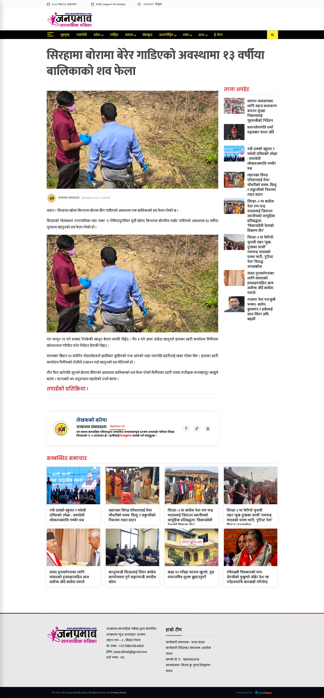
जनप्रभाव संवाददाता (68, 198)
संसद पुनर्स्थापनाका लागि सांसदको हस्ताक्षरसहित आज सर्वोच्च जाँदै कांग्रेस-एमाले (260, 283)
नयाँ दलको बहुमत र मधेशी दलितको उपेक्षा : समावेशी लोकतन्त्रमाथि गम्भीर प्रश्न (68, 515)
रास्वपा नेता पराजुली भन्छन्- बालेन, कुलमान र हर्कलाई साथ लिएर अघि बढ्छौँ (261, 309)
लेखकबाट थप (117, 426)
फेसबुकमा (126, 435)
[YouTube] (208, 428)
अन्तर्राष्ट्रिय (166, 35)
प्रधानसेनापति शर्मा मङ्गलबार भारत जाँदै (260, 129)
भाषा (186, 35)
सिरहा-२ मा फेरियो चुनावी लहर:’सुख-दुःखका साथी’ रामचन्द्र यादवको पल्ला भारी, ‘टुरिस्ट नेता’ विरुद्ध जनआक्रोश (260, 252)
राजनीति (81, 35)
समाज (129, 35)
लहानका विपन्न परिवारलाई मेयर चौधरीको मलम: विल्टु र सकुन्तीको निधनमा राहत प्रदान (262, 185)
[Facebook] (186, 428)
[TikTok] (197, 428)
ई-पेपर (218, 35)
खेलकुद (147, 35)
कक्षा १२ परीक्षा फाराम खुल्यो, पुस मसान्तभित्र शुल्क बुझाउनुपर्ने (191, 574)
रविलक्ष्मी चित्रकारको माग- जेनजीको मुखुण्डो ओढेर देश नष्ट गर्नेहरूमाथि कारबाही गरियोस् (248, 577)
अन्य (201, 35)
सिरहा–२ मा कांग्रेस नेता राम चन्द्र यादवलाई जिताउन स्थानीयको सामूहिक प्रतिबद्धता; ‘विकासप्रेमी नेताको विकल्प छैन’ (261, 216)
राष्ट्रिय (114, 35)
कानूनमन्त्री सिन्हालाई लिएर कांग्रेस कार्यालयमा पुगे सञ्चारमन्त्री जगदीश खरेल (132, 577)
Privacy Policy (118, 693)
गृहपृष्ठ (65, 35)
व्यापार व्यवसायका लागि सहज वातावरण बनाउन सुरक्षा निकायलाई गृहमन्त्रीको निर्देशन (262, 111)
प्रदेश (97, 35)
